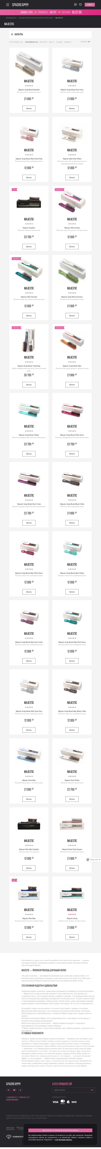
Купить (29, 108)
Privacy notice (94, 859)
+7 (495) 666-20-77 (11, 1097)
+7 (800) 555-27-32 (23, 1097)
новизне (67, 42)
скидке (59, 42)
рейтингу (43, 42)
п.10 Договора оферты (63, 1140)
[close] (99, 860)
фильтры (18, 34)
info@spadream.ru (12, 1100)
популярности (31, 42)
